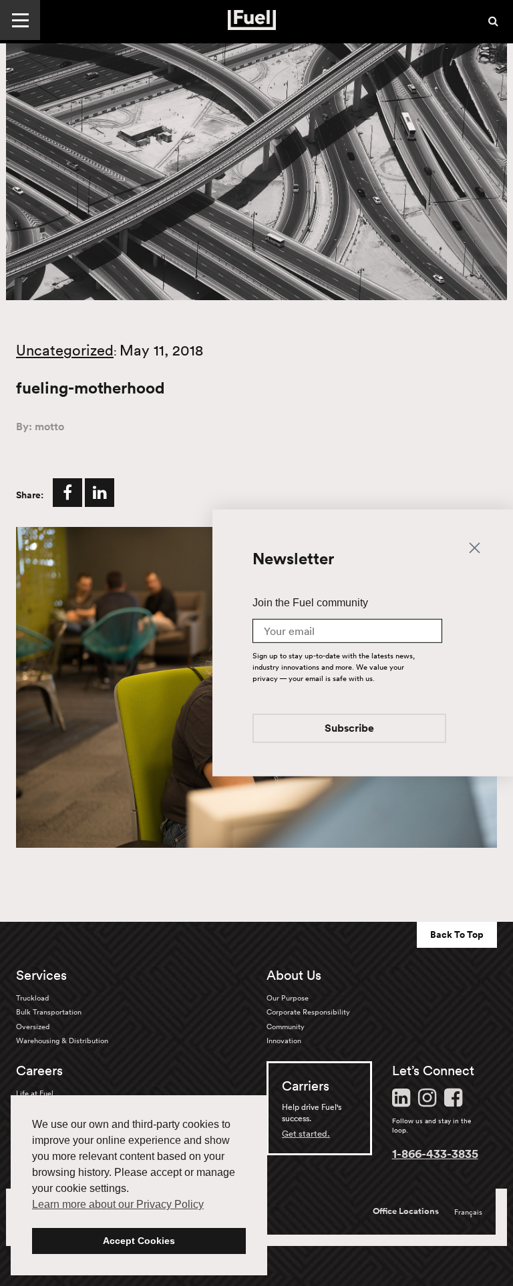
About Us (294, 975)
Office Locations (406, 1211)
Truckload (32, 998)
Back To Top (457, 934)
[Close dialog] (474, 546)
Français (468, 1212)
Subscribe (349, 729)
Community (286, 1026)
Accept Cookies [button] (139, 1240)
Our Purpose (288, 998)
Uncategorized (65, 350)
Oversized (32, 1026)
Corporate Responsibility (308, 1012)
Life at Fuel (34, 1093)
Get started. (306, 1133)
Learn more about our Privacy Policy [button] (118, 1204)
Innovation (284, 1040)
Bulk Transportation (48, 1012)
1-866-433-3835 (435, 1153)
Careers (39, 1071)
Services (41, 975)
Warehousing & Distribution (62, 1040)
